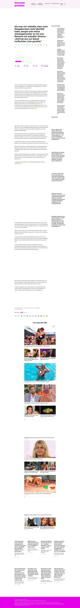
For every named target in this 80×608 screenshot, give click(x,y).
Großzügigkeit (37, 307)
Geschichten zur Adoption (29, 307)
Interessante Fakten (19, 309)
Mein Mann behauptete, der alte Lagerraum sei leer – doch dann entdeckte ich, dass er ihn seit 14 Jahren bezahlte (61, 52)
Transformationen (55, 3)
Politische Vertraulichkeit (19, 600)
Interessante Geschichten (20, 4)
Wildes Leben (18, 61)
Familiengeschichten (19, 307)
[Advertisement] (40, 17)
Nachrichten (47, 3)
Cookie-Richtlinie (27, 600)
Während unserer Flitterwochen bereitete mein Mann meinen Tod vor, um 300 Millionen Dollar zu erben (61, 43)
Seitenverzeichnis (43, 600)
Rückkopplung (36, 600)
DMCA (32, 600)
